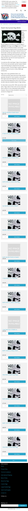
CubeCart (17, 509)
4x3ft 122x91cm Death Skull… (10, 350)
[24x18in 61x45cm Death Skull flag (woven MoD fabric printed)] (14, 152)
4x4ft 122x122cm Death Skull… (10, 423)
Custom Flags (4, 484)
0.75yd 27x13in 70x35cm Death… (11, 133)
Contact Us (3, 493)
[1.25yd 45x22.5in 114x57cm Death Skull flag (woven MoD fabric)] (14, 272)
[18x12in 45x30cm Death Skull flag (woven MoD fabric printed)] (14, 105)
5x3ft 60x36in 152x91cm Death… (11, 399)
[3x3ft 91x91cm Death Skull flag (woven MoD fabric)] (14, 296)
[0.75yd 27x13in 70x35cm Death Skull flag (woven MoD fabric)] (14, 127)
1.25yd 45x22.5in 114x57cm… (10, 278)
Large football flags (6, 487)
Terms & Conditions (6, 472)
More (14, 460)
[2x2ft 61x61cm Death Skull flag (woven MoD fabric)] (14, 176)
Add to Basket (17, 116)
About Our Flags (5, 481)
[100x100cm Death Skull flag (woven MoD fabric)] (14, 369)
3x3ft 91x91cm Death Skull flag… (11, 302)
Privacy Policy (4, 469)
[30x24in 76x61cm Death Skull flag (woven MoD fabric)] (14, 224)
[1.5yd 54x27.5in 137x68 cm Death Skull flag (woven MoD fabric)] (14, 322)
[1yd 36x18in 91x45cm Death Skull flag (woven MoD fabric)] (14, 200)
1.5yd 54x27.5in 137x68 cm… (10, 329)
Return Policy (4, 478)
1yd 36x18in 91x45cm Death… (10, 206)
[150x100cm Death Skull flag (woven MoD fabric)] (14, 441)
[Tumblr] (3, 499)
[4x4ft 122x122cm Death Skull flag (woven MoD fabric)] (14, 417)
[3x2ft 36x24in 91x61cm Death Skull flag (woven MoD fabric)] (14, 250)
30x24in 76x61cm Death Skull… (10, 230)
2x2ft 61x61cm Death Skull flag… (11, 182)
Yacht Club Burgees (6, 490)
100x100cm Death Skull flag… (10, 375)
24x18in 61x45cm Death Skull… (10, 157)
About (2, 466)
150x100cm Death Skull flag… (10, 447)
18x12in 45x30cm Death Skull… (10, 112)
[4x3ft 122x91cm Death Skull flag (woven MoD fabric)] (14, 345)
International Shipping (6, 475)
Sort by (2, 94)
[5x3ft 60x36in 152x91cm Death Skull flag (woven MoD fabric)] (14, 393)
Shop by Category (22, 21)
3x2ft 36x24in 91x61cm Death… (11, 257)
